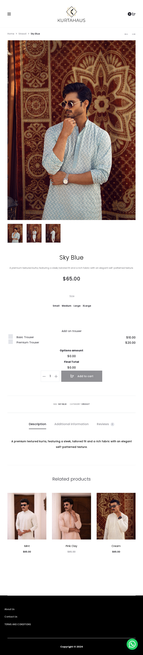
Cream (116, 546)
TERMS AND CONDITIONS (17, 624)
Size (71, 296)
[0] (134, 14)
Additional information (71, 424)
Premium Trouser (28, 342)
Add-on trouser (72, 331)
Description (37, 424)
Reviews (105, 424)
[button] (56, 305)
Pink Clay (71, 546)
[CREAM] (126, 33)
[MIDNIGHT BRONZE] (132, 33)
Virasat (22, 33)
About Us (9, 609)
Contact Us (10, 616)
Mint (27, 546)
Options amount (71, 350)
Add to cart (85, 376)
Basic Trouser (25, 337)
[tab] (37, 424)
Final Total (71, 362)
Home (10, 33)
